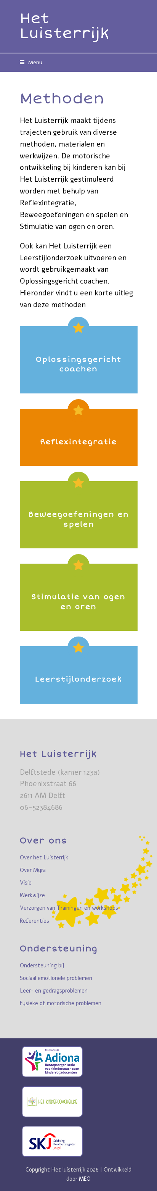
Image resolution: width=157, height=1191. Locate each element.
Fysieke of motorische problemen (60, 1003)
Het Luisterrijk (64, 26)
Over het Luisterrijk (44, 857)
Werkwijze (32, 895)
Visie (26, 882)
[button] (31, 62)
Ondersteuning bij (42, 965)
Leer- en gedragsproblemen (54, 990)
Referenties (34, 921)
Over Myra (33, 870)
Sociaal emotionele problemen (56, 978)
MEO (85, 1179)
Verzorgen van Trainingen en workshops (69, 908)
